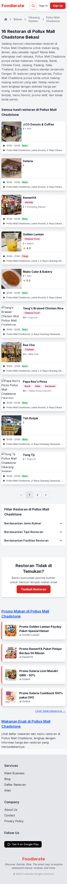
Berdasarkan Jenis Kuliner (22, 523)
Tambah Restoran (33, 589)
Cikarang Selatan (34, 19)
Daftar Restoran (15, 784)
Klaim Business (14, 773)
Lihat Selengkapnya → (50, 711)
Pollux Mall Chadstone (53, 19)
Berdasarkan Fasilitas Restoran (26, 540)
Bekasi (18, 19)
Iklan (7, 790)
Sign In (43, 5)
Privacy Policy (14, 821)
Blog (7, 779)
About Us (10, 809)
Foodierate (12, 5)
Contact (9, 815)
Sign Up (58, 5)
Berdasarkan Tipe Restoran (23, 532)
